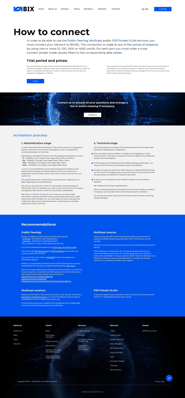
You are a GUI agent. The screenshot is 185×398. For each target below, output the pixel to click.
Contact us (92, 115)
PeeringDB (50, 257)
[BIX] (23, 9)
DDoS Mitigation (57, 251)
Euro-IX (100, 392)
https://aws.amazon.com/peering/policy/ (37, 277)
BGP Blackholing (41, 251)
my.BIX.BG (163, 9)
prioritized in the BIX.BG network (34, 297)
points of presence (145, 44)
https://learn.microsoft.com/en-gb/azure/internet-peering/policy (46, 281)
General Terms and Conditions (56, 173)
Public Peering (78, 40)
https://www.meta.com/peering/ (33, 279)
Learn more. (70, 266)
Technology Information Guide (64, 247)
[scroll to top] (169, 378)
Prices (35, 81)
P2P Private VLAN (124, 40)
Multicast (95, 40)
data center (114, 52)
